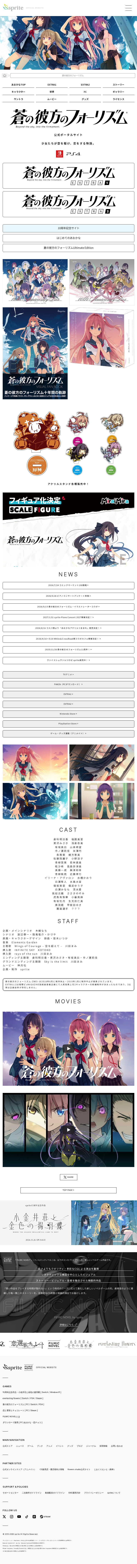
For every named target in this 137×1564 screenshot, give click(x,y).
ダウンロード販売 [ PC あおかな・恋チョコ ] (22, 1422)
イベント (60, 1446)
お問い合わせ (117, 1446)
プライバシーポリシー (94, 1493)
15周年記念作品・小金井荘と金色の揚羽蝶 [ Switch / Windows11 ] (32, 1392)
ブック (40, 1446)
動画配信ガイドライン (55, 1493)
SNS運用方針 (74, 1493)
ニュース (20, 1446)
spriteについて (113, 1493)
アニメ (49, 1446)
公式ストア (7, 1446)
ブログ (80, 1446)
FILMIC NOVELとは (11, 1416)
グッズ (70, 1446)
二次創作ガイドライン (32, 1493)
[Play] (68, 1048)
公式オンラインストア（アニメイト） (19, 1469)
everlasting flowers (23, 1398)
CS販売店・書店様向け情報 (52, 1469)
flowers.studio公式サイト (79, 1469)
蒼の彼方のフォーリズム (23, 1404)
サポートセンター (10, 1493)
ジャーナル (91, 1446)
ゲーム (30, 1446)
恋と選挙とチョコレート (20, 1410)
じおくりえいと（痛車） (105, 1469)
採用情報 (103, 1446)
